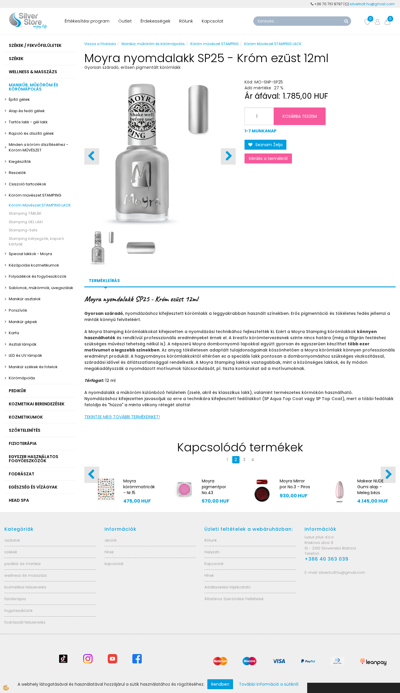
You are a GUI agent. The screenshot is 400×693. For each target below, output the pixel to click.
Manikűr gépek (23, 322)
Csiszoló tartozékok (27, 184)
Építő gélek (19, 99)
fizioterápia (15, 599)
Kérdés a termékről (268, 158)
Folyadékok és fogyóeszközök (37, 276)
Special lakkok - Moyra (30, 254)
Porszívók (18, 310)
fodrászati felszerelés (24, 622)
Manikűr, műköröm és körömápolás (153, 43)
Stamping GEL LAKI (26, 222)
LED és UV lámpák (25, 355)
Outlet (125, 21)
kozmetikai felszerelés (25, 587)
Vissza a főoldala (100, 43)
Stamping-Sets (23, 230)
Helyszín (212, 552)
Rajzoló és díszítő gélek (31, 133)
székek (10, 552)
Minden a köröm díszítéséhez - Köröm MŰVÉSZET (38, 147)
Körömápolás (22, 378)
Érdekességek (155, 21)
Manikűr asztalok (25, 299)
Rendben (220, 684)
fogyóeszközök (18, 610)
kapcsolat (114, 563)
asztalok (12, 540)
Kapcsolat (212, 21)
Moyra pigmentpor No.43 (214, 487)
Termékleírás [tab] (104, 281)
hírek (109, 552)
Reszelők (17, 172)
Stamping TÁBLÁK (25, 213)
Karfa (14, 333)
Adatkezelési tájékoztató (227, 587)
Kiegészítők (20, 161)
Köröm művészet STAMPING (35, 195)
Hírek (209, 575)
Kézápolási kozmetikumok (34, 265)
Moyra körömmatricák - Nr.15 (139, 487)
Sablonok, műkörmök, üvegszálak (41, 288)
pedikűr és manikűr (22, 563)
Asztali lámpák (23, 344)
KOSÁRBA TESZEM (300, 116)
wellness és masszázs (25, 575)
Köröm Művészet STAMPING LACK (40, 205)
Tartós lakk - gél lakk (28, 122)
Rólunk (186, 21)
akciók (111, 540)
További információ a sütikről (268, 684)
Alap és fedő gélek (27, 111)
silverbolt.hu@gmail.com (373, 3)
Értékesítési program (87, 21)
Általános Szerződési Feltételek (234, 599)
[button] (228, 156)
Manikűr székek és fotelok (33, 367)
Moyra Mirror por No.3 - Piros (295, 484)
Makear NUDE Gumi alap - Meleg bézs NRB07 (370, 489)
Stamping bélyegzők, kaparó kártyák (36, 241)
